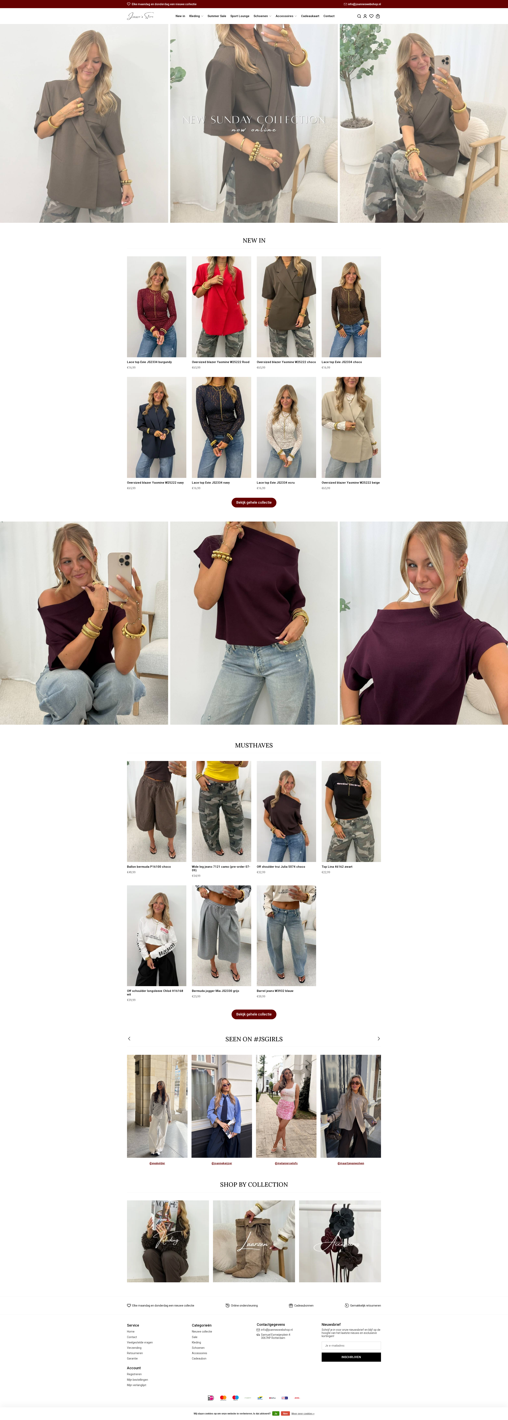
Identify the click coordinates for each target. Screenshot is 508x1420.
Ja (275, 1413)
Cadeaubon (199, 1358)
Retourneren (135, 1353)
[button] (129, 1039)
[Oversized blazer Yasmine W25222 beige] (351, 427)
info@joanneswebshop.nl (364, 4)
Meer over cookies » (303, 1413)
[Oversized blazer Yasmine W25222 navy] (156, 427)
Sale (194, 1337)
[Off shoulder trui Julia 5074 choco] (286, 811)
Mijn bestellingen (137, 1379)
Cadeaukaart (310, 16)
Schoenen (198, 1347)
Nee (285, 1413)
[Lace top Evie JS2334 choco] (351, 306)
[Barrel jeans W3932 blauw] (286, 935)
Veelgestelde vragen (140, 1342)
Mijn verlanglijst (136, 1385)
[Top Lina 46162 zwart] (351, 811)
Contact (329, 16)
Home (131, 1331)
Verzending (134, 1347)
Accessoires (199, 1353)
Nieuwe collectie (202, 1331)
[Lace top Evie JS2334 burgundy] (156, 306)
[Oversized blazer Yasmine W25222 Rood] (221, 306)
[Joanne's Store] (140, 16)
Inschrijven (351, 1357)
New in (180, 16)
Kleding (196, 1342)
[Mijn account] (365, 16)
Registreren (134, 1374)
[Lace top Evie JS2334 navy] (221, 427)
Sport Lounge (239, 16)
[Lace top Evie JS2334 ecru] (286, 427)
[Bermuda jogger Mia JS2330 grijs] (221, 935)
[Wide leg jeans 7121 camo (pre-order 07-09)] (221, 811)
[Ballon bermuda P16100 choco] (156, 811)
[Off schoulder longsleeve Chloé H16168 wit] (156, 935)
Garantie (132, 1358)
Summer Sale (217, 16)
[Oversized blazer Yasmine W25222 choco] (286, 306)
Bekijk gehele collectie (254, 502)
